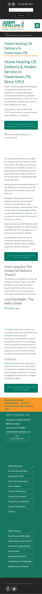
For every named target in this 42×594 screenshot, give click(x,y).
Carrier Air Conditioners (18, 501)
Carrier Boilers (14, 486)
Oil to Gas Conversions (18, 481)
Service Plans (14, 551)
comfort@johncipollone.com (18, 431)
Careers (11, 511)
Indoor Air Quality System (19, 546)
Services (25, 403)
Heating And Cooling (13, 400)
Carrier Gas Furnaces (17, 496)
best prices (17, 213)
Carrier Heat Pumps (16, 506)
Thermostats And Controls (19, 541)
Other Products (11, 403)
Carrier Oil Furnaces (17, 491)
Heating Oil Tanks (16, 476)
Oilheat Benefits (15, 466)
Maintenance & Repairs (18, 566)
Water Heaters (14, 531)
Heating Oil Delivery (17, 556)
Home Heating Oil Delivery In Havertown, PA (18, 35)
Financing (21, 15)
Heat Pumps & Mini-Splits (19, 536)
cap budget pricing (28, 210)
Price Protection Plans (18, 471)
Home (8, 34)
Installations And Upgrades (20, 561)
